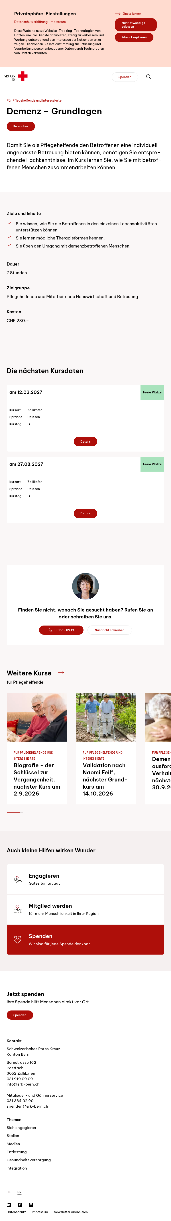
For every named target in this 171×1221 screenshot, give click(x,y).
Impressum (58, 22)
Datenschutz (16, 1212)
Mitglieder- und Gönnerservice (35, 1095)
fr (19, 1192)
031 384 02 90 (20, 1100)
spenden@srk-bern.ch (27, 1106)
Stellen (13, 1135)
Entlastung (17, 1151)
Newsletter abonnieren (71, 1212)
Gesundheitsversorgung (29, 1160)
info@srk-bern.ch (23, 1084)
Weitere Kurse (29, 673)
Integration (17, 1168)
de (9, 1192)
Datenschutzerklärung (31, 22)
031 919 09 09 (20, 1078)
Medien (13, 1143)
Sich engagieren (21, 1127)
